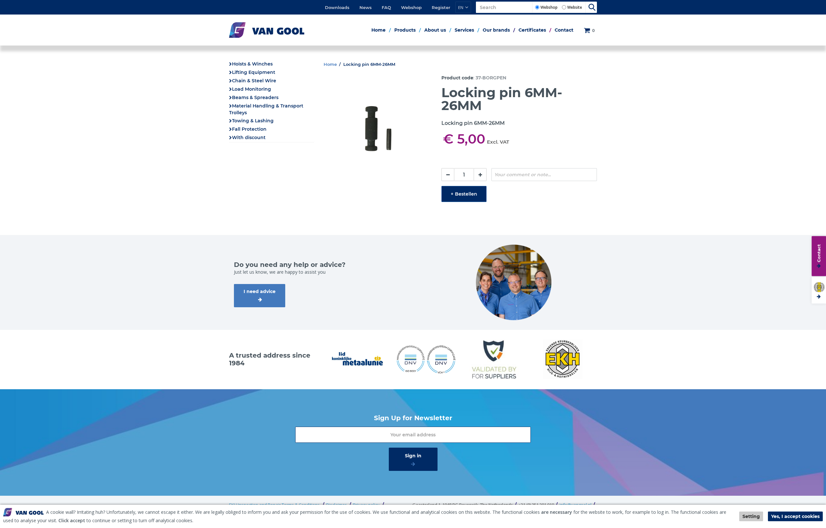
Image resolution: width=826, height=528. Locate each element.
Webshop (411, 7)
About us (435, 30)
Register (441, 7)
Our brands (496, 30)
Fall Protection (249, 129)
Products (405, 30)
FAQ (386, 7)
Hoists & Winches (252, 64)
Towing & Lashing (253, 121)
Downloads (337, 7)
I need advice (260, 291)
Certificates (532, 30)
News (365, 7)
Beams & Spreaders (255, 97)
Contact (564, 30)
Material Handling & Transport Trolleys (266, 109)
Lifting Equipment (253, 72)
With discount (249, 137)
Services (464, 30)
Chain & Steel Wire (254, 81)
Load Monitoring (251, 89)
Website (574, 7)
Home (378, 30)
